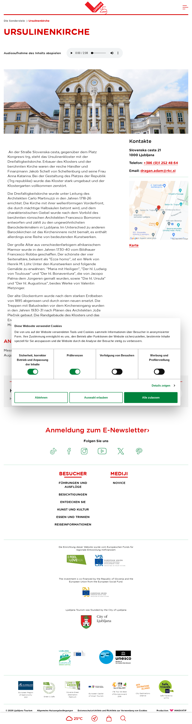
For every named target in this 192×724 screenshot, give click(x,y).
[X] (120, 451)
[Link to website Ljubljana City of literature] (115, 657)
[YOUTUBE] (102, 451)
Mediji (119, 473)
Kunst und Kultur (73, 509)
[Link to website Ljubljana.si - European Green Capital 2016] (72, 657)
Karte (134, 245)
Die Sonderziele (14, 20)
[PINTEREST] (139, 451)
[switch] (75, 372)
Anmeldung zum (96, 430)
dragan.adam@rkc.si (158, 171)
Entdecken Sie (73, 502)
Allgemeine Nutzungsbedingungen (55, 710)
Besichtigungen (73, 494)
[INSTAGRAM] (84, 451)
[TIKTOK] (53, 451)
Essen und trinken (73, 517)
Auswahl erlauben (96, 397)
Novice (119, 482)
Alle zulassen (151, 397)
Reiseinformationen (73, 524)
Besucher (73, 473)
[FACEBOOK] (69, 451)
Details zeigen (161, 385)
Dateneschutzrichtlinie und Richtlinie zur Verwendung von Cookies (112, 710)
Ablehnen (41, 397)
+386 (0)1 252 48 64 (161, 163)
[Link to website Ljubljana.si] (96, 621)
